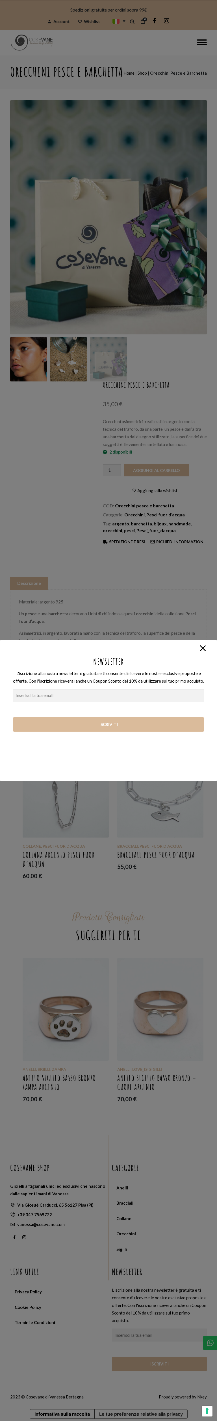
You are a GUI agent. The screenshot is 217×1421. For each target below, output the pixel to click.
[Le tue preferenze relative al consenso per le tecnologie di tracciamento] (207, 1411)
